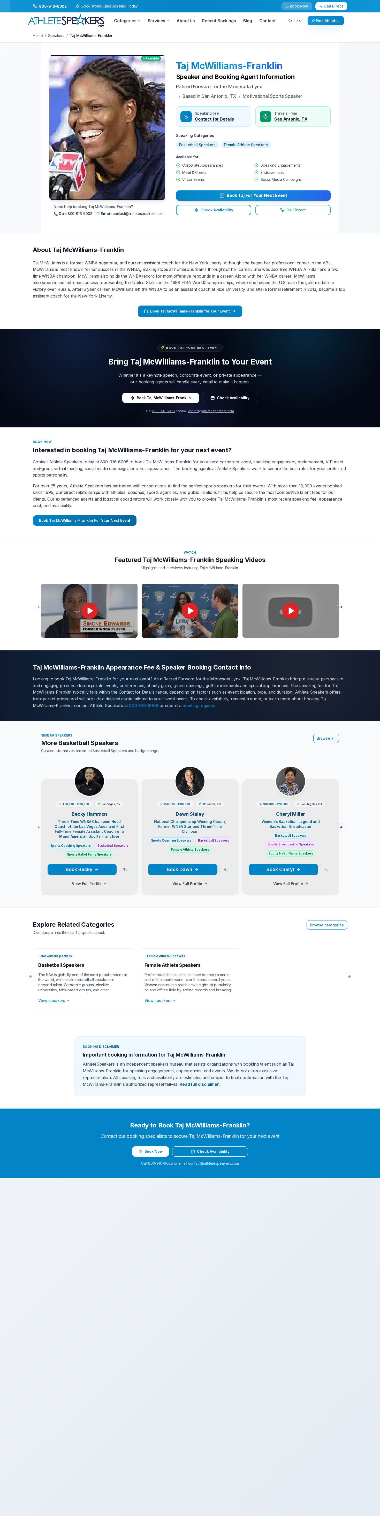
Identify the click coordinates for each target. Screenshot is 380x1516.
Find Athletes (328, 20)
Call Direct (296, 210)
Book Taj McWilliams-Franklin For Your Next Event (84, 520)
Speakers (56, 35)
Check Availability (302, 8)
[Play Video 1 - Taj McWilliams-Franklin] (89, 611)
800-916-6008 (163, 411)
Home (38, 35)
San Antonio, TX (291, 119)
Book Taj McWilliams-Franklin (164, 398)
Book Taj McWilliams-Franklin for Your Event (190, 311)
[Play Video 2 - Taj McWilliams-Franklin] (190, 611)
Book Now (336, 8)
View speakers (51, 1000)
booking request (198, 705)
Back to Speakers (53, 8)
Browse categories (327, 925)
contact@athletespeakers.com (211, 411)
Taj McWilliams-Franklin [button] (229, 65)
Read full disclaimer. (200, 1084)
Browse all (326, 738)
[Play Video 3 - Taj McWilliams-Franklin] (290, 611)
